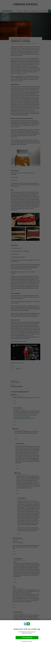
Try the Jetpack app (27, 637)
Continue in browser (27, 641)
